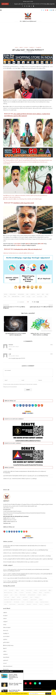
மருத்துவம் (40, 599)
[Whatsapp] (31, 6)
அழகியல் (22, 590)
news (5, 296)
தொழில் (31, 597)
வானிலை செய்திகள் (21, 604)
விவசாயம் (40, 604)
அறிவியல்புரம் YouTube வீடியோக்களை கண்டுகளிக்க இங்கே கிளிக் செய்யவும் (18, 253)
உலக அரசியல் (21, 592)
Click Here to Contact (11, 519)
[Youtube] (29, 6)
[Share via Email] (38, 302)
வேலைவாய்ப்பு (47, 604)
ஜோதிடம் (44, 594)
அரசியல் (16, 47)
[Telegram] (33, 6)
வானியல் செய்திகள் (12, 604)
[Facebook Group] (26, 405)
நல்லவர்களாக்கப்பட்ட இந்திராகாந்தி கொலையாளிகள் (12, 599)
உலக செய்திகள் (28, 592)
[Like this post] (29, 302)
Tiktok (23, 296)
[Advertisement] (28, 36)
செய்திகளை (18, 245)
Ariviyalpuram (21, 294)
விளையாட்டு (35, 604)
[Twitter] (24, 6)
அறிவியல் (21, 47)
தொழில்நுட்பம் (32, 47)
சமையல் (16, 594)
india (43, 294)
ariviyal (5, 294)
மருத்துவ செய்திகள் (33, 599)
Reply (51, 344)
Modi (47, 294)
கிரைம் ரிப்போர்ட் (47, 592)
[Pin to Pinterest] (36, 302)
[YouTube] (14, 405)
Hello (38, 294)
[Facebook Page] (23, 405)
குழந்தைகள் (6, 594)
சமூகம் (11, 594)
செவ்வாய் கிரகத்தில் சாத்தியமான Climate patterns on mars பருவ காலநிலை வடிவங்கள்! (20, 562)
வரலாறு (4, 624)
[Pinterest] (26, 6)
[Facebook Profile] (29, 405)
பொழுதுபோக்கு (38, 47)
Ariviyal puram (13, 294)
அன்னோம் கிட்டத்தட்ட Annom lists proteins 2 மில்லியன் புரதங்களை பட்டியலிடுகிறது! (40, 334)
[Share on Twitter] (34, 302)
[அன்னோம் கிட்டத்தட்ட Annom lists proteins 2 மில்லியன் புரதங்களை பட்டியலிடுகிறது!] (40, 324)
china (27, 294)
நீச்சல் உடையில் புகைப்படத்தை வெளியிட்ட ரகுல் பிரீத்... (15, 684)
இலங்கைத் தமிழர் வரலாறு (8, 592)
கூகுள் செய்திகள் (17, 243)
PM (9, 296)
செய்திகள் (26, 47)
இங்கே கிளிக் (40, 243)
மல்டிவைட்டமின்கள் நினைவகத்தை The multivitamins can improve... (13, 676)
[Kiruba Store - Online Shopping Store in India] (28, 55)
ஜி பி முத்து (28, 296)
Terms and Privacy (37, 688)
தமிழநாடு (13, 597)
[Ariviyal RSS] (41, 405)
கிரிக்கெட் (40, 592)
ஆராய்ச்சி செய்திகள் (43, 590)
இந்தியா (50, 590)
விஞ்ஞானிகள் (29, 604)
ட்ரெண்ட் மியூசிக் (6, 597)
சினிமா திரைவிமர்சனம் (31, 594)
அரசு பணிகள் (11, 590)
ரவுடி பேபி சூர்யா (39, 296)
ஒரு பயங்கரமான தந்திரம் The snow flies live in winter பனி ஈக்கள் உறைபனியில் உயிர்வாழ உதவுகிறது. (27, 578)
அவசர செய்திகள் (29, 590)
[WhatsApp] (35, 405)
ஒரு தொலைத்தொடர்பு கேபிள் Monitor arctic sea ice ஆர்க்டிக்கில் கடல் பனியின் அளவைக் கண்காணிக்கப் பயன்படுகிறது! (27, 556)
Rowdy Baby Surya (15, 296)
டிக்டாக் (34, 296)
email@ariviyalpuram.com (11, 521)
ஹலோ (46, 296)
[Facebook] (22, 6)
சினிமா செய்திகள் (23, 594)
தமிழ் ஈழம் (18, 597)
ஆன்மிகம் (35, 590)
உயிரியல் (15, 592)
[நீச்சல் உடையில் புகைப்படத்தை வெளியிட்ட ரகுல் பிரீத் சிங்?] (4, 685)
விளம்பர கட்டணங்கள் (10, 518)
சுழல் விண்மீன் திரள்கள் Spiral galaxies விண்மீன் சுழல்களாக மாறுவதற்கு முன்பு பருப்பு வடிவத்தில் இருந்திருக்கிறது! (25, 475)
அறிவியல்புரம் (30, 51)
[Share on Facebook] (32, 302)
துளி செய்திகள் (25, 597)
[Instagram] (20, 405)
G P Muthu (33, 294)
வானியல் (5, 604)
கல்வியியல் (35, 592)
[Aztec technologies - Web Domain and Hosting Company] (28, 152)
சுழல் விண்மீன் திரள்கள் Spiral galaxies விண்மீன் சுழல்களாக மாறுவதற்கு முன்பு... (15, 334)
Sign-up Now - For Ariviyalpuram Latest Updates (16, 693)
